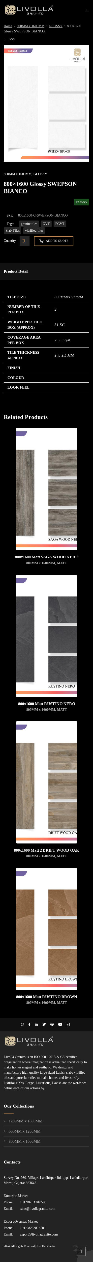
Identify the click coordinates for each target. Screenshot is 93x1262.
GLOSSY (55, 26)
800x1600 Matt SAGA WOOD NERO (46, 557)
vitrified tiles (34, 230)
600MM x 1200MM (24, 1131)
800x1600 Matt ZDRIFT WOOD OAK (46, 850)
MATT (62, 563)
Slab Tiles (12, 230)
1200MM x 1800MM (25, 1121)
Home (8, 26)
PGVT (59, 224)
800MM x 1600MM (30, 26)
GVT (46, 224)
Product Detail (16, 271)
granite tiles (29, 224)
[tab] (16, 271)
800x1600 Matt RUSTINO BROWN (46, 997)
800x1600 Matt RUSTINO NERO (46, 704)
